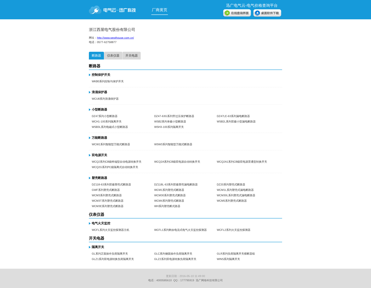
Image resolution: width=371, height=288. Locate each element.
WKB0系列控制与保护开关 (108, 81)
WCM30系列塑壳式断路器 (170, 195)
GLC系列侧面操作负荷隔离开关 (173, 253)
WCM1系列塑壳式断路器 (169, 189)
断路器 (96, 55)
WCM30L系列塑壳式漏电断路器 (236, 195)
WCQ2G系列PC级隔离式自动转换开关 (115, 167)
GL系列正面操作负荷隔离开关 (110, 253)
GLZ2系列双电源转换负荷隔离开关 (175, 259)
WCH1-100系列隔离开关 (107, 121)
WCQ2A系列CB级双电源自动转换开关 (177, 161)
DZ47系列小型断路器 (104, 116)
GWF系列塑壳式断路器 (106, 189)
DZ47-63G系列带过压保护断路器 (174, 116)
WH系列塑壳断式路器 (167, 206)
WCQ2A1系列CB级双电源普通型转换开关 (242, 161)
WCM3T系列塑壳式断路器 (107, 200)
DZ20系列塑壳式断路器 (231, 184)
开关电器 (131, 55)
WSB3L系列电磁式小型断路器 (110, 126)
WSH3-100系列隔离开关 (169, 126)
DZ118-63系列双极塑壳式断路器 (111, 184)
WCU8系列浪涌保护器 (105, 98)
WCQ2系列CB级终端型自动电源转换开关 (116, 161)
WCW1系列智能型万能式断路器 (111, 144)
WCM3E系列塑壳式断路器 (107, 206)
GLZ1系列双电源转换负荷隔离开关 (113, 259)
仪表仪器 (113, 55)
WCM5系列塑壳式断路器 (232, 200)
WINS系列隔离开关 (228, 259)
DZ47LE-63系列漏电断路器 (233, 116)
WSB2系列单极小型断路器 (170, 121)
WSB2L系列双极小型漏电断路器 (236, 121)
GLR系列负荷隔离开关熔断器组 (236, 253)
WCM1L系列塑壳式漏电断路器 (235, 189)
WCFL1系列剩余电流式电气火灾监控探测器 (180, 229)
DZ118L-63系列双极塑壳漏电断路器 (176, 184)
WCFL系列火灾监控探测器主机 (110, 229)
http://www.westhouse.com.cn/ (115, 37)
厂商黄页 (159, 10)
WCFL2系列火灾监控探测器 (233, 229)
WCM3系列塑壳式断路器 (107, 195)
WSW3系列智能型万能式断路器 (173, 144)
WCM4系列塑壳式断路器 (169, 200)
